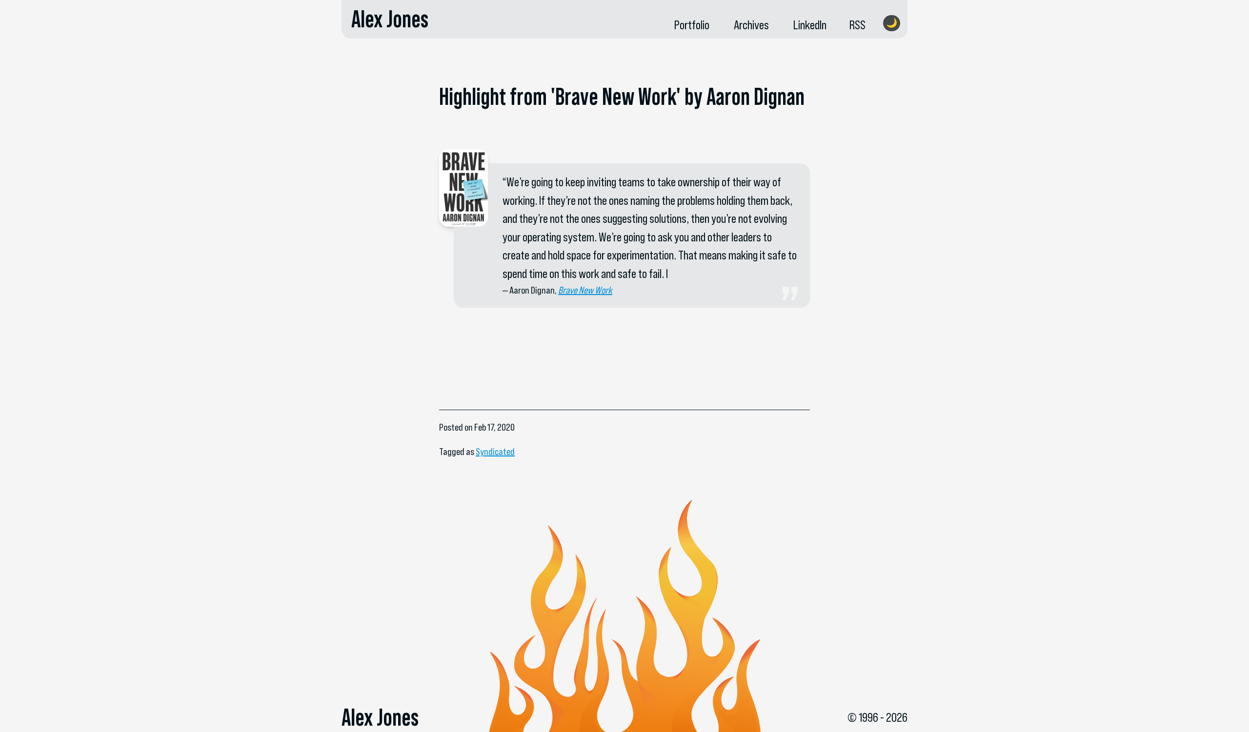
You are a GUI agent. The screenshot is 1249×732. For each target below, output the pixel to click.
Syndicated (495, 451)
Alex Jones (389, 19)
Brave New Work (585, 290)
